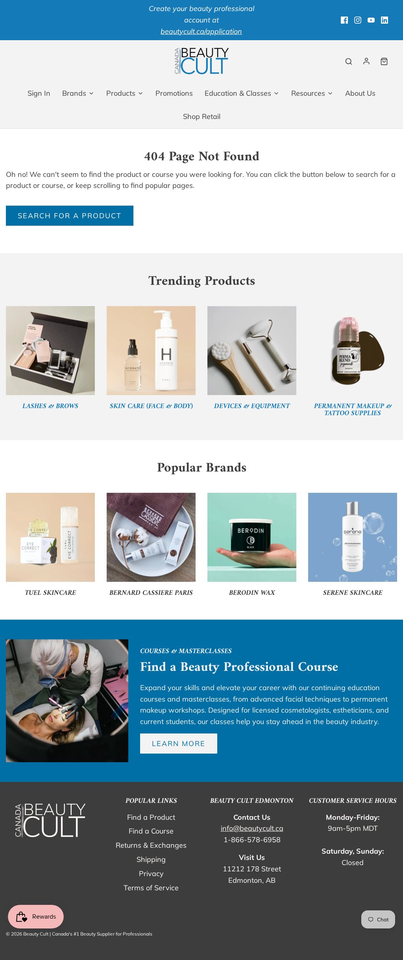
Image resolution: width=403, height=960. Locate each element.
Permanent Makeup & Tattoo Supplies (353, 410)
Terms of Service (151, 887)
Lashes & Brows (50, 406)
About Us (360, 93)
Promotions (174, 93)
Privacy (151, 873)
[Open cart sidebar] (384, 61)
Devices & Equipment (252, 406)
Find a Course (151, 831)
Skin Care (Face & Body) (151, 406)
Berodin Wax (252, 593)
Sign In (39, 93)
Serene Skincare (353, 593)
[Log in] (366, 61)
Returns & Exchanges (151, 845)
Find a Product (151, 817)
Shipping (151, 859)
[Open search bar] (349, 61)
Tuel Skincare (50, 593)
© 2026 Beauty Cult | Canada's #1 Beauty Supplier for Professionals (79, 934)
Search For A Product (70, 215)
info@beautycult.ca (252, 828)
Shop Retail (201, 116)
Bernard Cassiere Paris (151, 593)
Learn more (178, 743)
